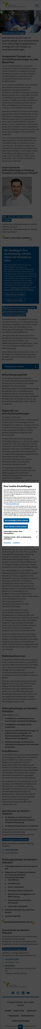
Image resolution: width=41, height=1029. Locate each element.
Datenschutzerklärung (12, 503)
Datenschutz (7, 542)
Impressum (16, 542)
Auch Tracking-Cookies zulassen (16, 526)
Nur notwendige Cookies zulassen (16, 520)
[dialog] (20, 514)
